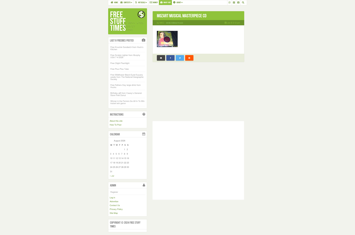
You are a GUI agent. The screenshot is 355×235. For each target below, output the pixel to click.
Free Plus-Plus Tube (119, 68)
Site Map (114, 212)
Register (114, 191)
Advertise (114, 201)
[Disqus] (198, 159)
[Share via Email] (161, 58)
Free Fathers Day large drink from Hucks (125, 86)
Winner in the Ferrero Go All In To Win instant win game (127, 102)
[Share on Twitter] (180, 58)
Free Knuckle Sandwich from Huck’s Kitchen (126, 48)
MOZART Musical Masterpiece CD (181, 15)
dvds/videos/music (174, 22)
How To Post (115, 124)
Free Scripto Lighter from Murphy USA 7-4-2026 (125, 56)
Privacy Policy (116, 209)
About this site (116, 120)
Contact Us (115, 205)
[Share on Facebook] (170, 58)
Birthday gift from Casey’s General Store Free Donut (126, 94)
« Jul (112, 175)
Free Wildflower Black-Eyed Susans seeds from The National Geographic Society (127, 77)
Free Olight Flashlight (119, 63)
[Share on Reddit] (189, 58)
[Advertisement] (198, 93)
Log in (112, 197)
